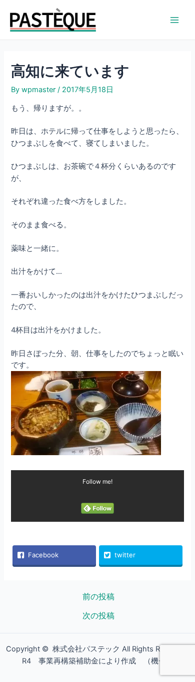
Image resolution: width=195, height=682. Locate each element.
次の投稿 (98, 616)
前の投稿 (98, 597)
